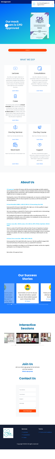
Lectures (25, 432)
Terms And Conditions (46, 432)
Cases (24, 437)
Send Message (27, 411)
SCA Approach (6, 2)
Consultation (26, 435)
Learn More (15, 91)
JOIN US (27, 50)
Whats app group (27, 371)
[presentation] (6, 25)
